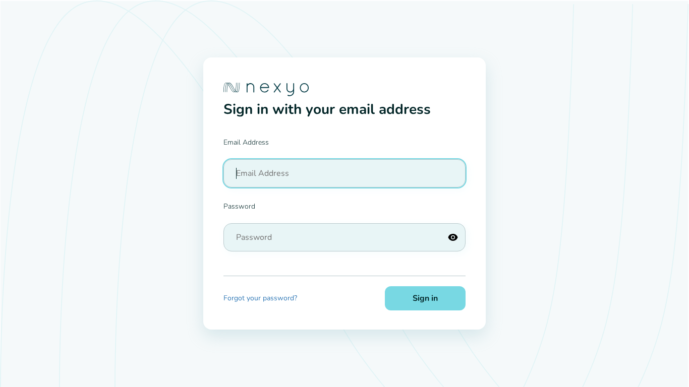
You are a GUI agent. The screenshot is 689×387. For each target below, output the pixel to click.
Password (239, 206)
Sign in (425, 298)
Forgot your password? (260, 298)
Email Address (246, 142)
